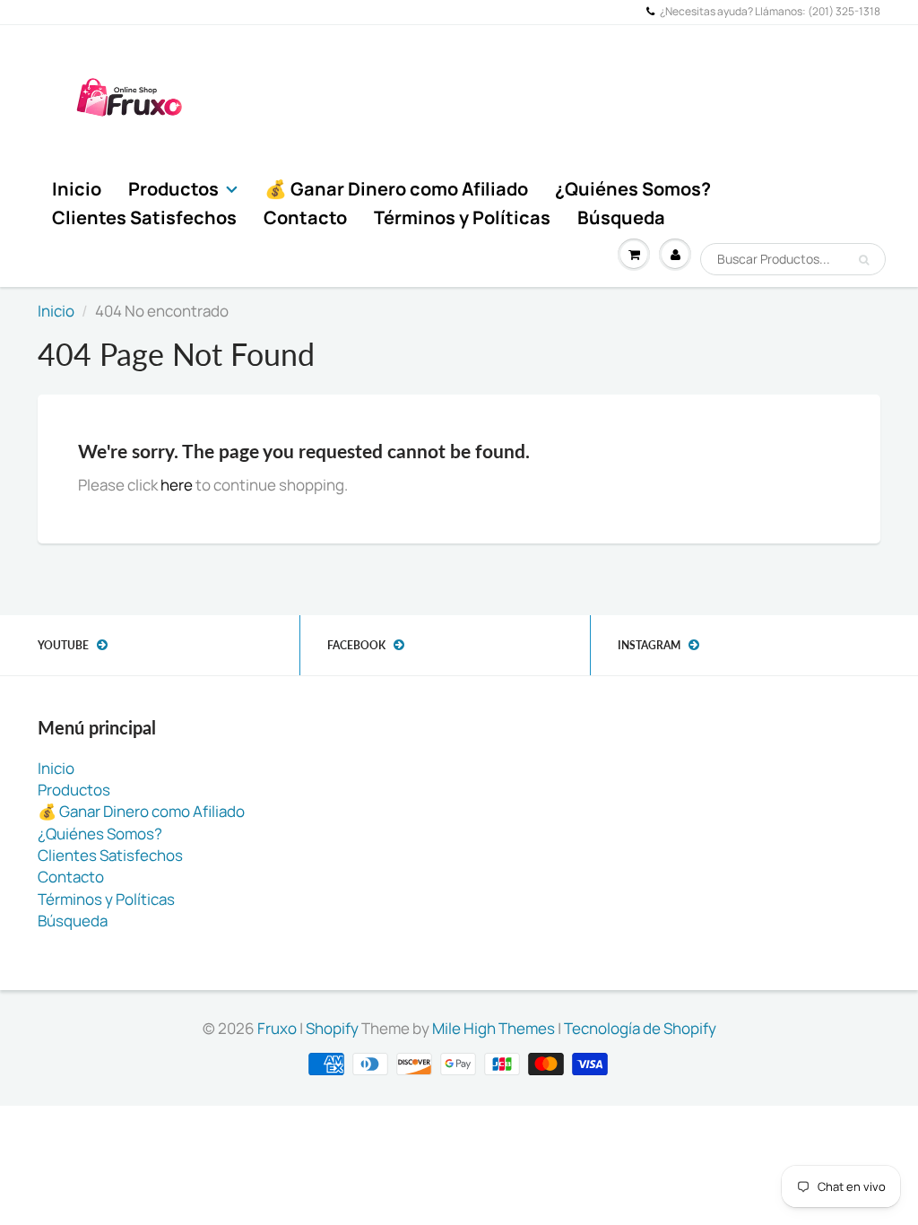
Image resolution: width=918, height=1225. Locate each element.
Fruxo (277, 1028)
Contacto (305, 217)
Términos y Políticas (462, 217)
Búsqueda (621, 217)
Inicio (76, 189)
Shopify (332, 1028)
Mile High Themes (493, 1028)
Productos (173, 189)
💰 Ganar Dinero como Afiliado (396, 189)
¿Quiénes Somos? (633, 189)
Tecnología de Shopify (640, 1028)
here (176, 484)
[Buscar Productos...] (864, 260)
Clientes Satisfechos (144, 217)
